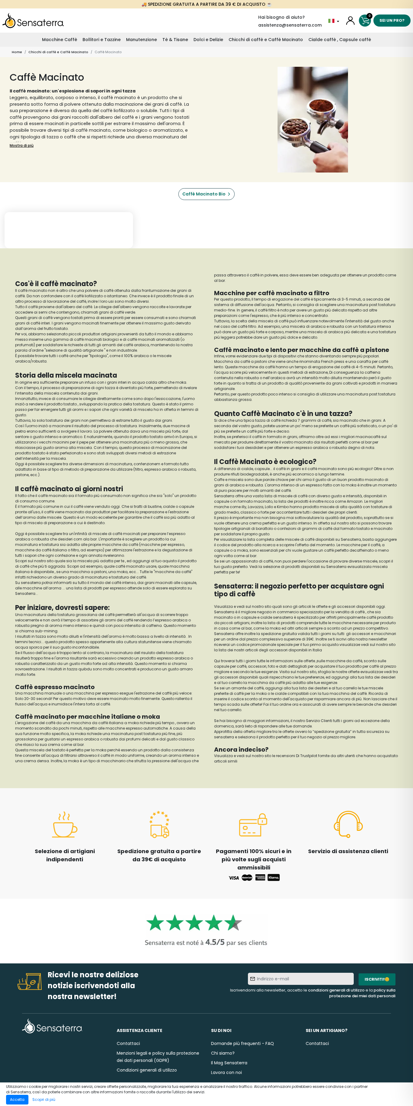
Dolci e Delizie (208, 40)
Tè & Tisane (175, 40)
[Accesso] (350, 21)
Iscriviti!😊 (377, 979)
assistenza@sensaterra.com (290, 25)
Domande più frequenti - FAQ (242, 1043)
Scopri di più (43, 1099)
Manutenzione (141, 40)
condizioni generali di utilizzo (336, 990)
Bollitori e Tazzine (102, 40)
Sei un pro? (392, 20)
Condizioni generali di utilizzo (147, 1070)
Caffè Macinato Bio (204, 194)
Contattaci (128, 1043)
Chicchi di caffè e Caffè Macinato (266, 40)
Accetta (17, 1099)
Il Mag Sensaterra (229, 1063)
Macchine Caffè (59, 40)
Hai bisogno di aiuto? (281, 17)
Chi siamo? (223, 1053)
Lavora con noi (226, 1072)
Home (17, 52)
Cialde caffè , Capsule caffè (339, 40)
